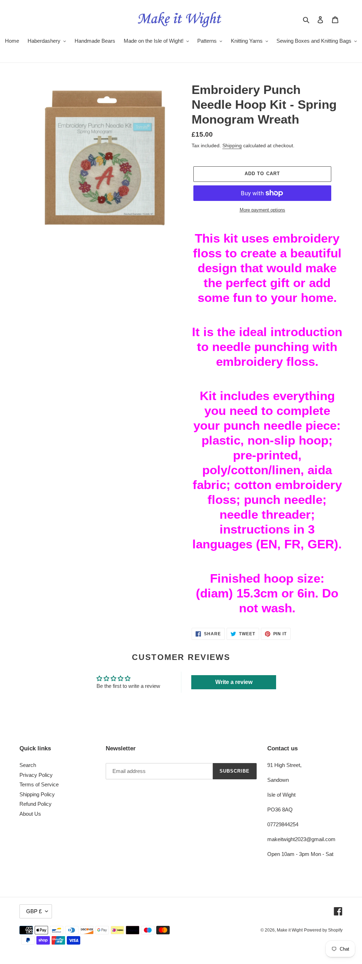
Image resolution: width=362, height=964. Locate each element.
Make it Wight (290, 930)
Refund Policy (35, 804)
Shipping (232, 145)
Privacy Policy (36, 775)
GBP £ (34, 911)
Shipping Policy (37, 794)
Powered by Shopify (323, 930)
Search (27, 765)
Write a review (233, 682)
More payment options (262, 210)
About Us (30, 814)
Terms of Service (39, 784)
